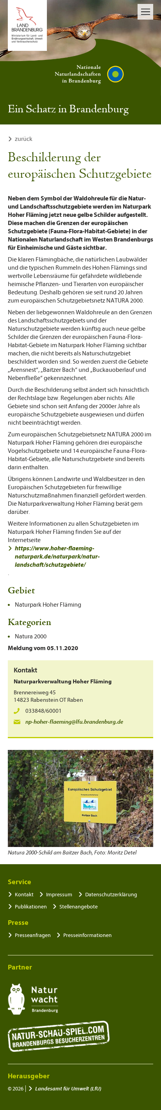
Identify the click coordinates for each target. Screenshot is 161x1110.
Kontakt (24, 894)
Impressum (59, 894)
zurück (23, 138)
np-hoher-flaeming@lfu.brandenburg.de (74, 722)
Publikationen (31, 906)
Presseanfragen (33, 935)
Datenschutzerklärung (111, 894)
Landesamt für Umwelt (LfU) (68, 1088)
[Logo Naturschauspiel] (59, 1036)
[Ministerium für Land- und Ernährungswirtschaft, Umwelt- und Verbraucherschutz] (27, 25)
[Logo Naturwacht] (33, 999)
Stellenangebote (78, 906)
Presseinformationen (87, 935)
